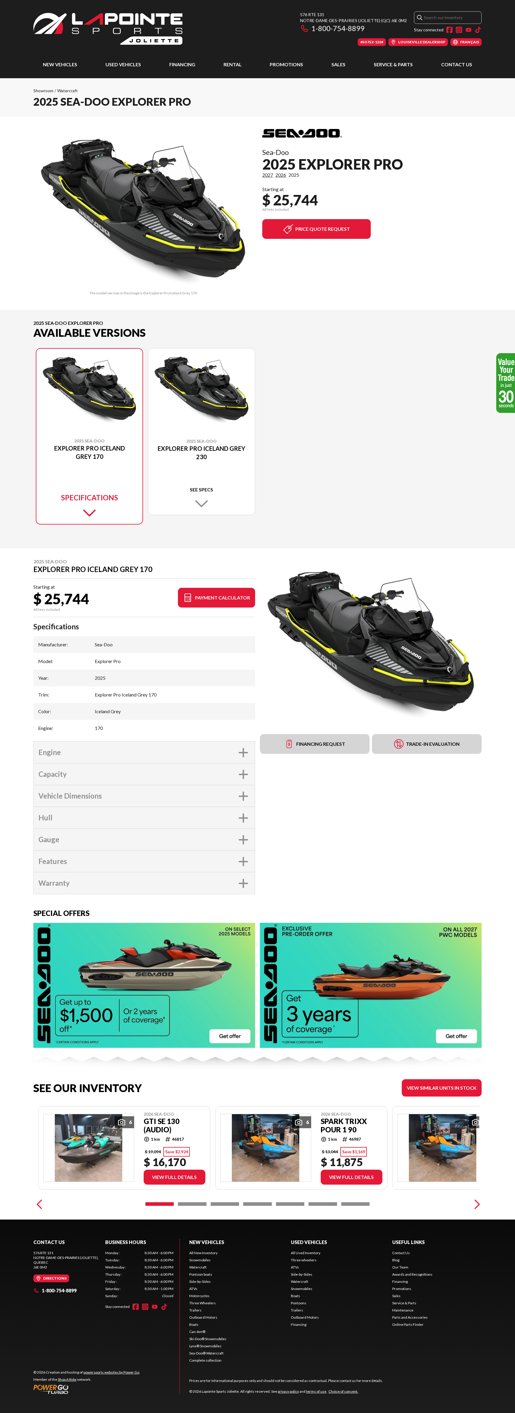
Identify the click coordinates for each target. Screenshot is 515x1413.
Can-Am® (197, 1331)
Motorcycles (199, 1296)
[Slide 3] (225, 1204)
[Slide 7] (355, 1204)
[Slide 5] (290, 1204)
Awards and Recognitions (412, 1274)
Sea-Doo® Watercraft (206, 1353)
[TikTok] (478, 29)
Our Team (400, 1267)
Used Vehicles (123, 64)
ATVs (193, 1288)
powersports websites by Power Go (111, 1372)
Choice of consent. (343, 1391)
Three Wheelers (202, 1303)
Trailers (195, 1310)
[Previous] (39, 1204)
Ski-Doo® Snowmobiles (208, 1339)
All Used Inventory (305, 1253)
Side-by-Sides (200, 1281)
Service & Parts (393, 64)
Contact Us (456, 64)
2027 (267, 175)
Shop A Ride (67, 1379)
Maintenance (402, 1310)
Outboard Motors (203, 1317)
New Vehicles (60, 64)
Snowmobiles (200, 1260)
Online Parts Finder (408, 1324)
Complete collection (205, 1360)
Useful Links (408, 1242)
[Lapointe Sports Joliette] (107, 29)
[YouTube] (468, 29)
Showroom (43, 90)
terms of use (316, 1391)
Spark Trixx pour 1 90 (344, 1125)
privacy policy (288, 1391)
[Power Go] (86, 1389)
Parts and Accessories (410, 1317)
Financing (182, 64)
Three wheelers (304, 1260)
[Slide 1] (159, 1204)
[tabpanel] (139, 1274)
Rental (233, 64)
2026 (280, 175)
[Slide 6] (322, 1204)
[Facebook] (449, 29)
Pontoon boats (200, 1274)
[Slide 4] (257, 1204)
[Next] (476, 1204)
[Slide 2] (192, 1204)
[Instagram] (459, 29)
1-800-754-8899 (337, 28)
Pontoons (298, 1303)
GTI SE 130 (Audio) (161, 1125)
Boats (193, 1324)
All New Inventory (203, 1253)
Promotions (286, 64)
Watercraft (67, 90)
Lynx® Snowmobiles (205, 1346)
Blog (395, 1260)
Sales (338, 64)
